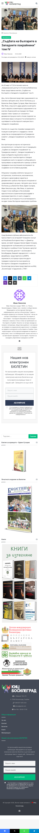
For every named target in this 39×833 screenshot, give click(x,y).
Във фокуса (13, 33)
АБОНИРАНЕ (19, 403)
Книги (3, 729)
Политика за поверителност (24, 413)
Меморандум (6, 733)
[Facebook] (5, 278)
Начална (5, 33)
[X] (10, 278)
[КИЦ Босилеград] (13, 3)
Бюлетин (4, 726)
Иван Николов (8, 54)
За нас (4, 720)
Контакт (4, 723)
